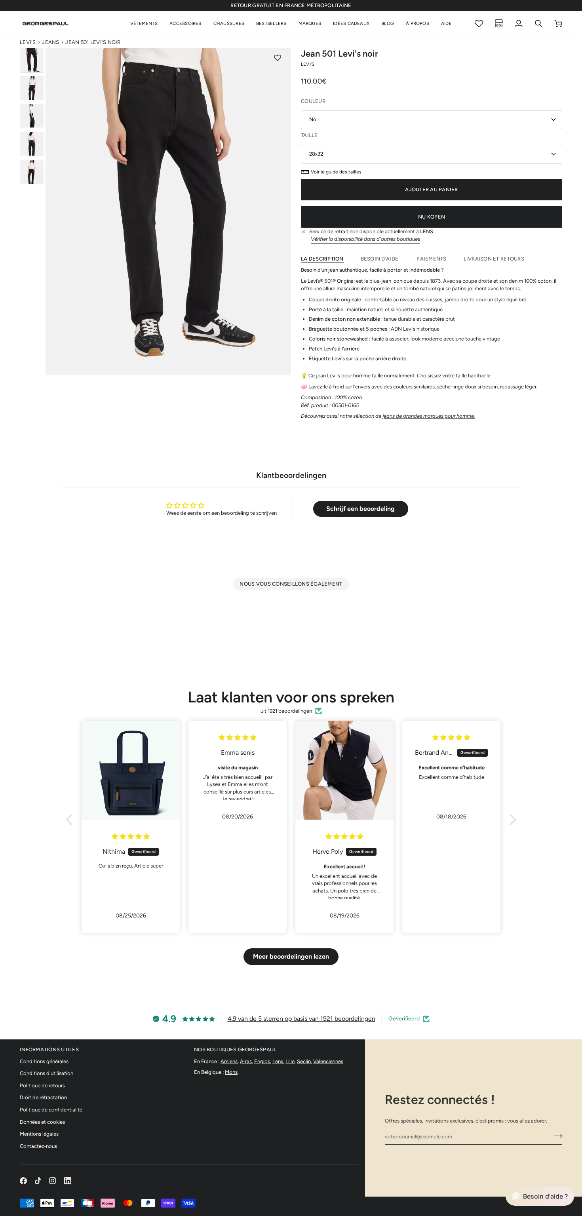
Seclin (304, 1061)
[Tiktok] (38, 1180)
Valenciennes (328, 1061)
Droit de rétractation (43, 1097)
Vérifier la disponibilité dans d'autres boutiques (365, 239)
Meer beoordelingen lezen (291, 956)
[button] (144, 23)
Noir (314, 119)
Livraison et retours (494, 259)
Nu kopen (431, 217)
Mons (231, 1072)
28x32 (316, 154)
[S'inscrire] (555, 1135)
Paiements (431, 259)
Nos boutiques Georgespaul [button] (235, 1049)
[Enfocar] (168, 211)
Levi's (28, 42)
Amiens (229, 1061)
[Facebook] (23, 1180)
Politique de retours (42, 1086)
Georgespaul (468, 1203)
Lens (277, 1061)
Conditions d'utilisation (46, 1073)
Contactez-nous (38, 1146)
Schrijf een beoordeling (360, 508)
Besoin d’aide (380, 259)
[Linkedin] (67, 1180)
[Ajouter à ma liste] (277, 58)
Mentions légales (39, 1134)
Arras (246, 1061)
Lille (290, 1061)
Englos (262, 1061)
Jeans (50, 42)
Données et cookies (42, 1122)
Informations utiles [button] (49, 1049)
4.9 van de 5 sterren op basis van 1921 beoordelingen (301, 1018)
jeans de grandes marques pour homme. (428, 416)
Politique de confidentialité (51, 1110)
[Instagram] (52, 1180)
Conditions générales (44, 1061)
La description (322, 259)
